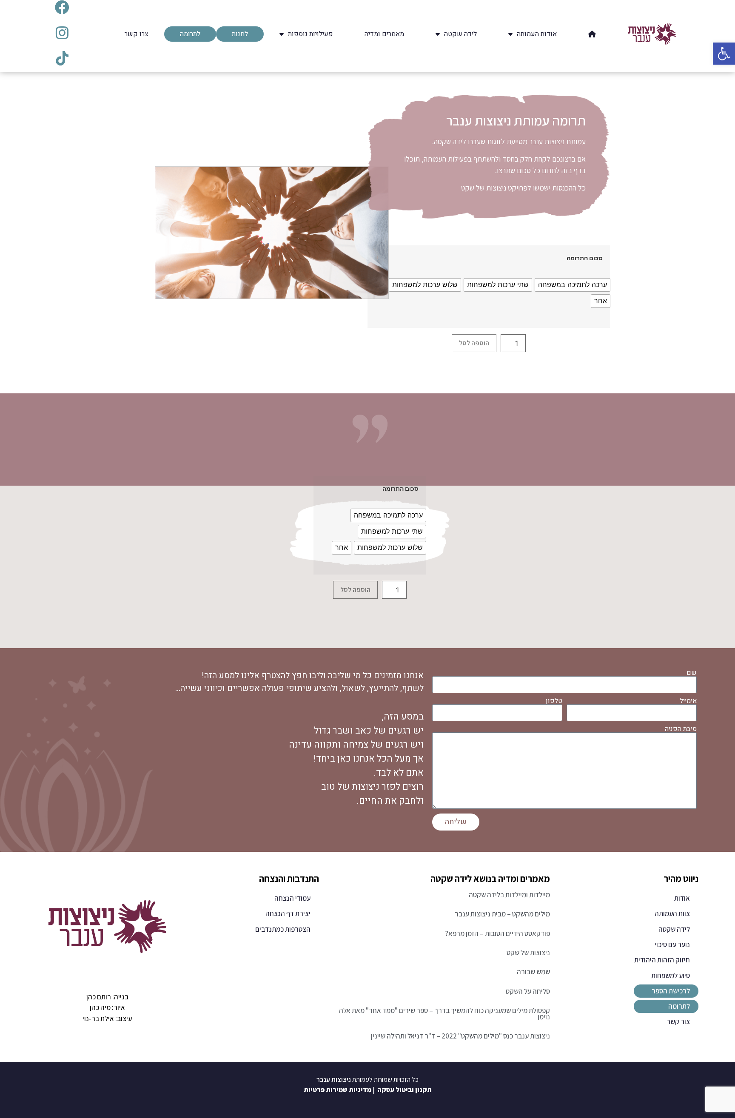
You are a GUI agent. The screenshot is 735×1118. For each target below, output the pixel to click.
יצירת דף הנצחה (288, 913)
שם (692, 672)
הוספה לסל (474, 343)
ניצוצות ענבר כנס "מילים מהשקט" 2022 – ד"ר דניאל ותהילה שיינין (460, 1036)
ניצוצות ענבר (333, 1079)
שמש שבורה (533, 971)
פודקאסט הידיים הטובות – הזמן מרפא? (497, 933)
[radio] (572, 285)
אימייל (688, 700)
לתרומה (679, 1006)
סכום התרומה (585, 258)
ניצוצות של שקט (528, 952)
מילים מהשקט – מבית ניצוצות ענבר (502, 914)
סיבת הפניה (681, 728)
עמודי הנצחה (292, 898)
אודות (682, 898)
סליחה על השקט (528, 991)
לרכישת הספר (671, 991)
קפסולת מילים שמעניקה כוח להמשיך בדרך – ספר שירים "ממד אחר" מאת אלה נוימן (444, 1013)
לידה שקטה (674, 929)
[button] (724, 54)
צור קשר (678, 1021)
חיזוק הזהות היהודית (662, 959)
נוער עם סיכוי (672, 944)
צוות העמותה (672, 913)
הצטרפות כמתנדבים (283, 929)
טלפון (554, 700)
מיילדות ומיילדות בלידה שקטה (509, 894)
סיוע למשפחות (670, 975)
